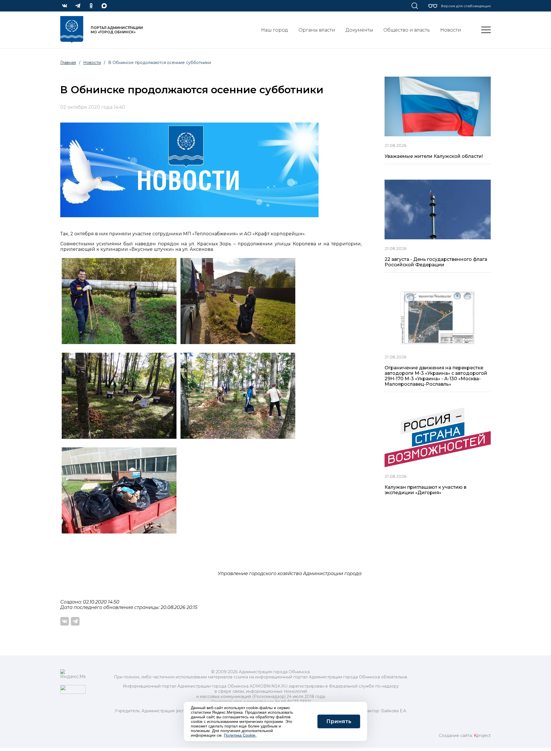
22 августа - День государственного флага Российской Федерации (436, 262)
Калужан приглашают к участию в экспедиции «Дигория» (425, 489)
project (482, 735)
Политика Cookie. (240, 735)
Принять (338, 721)
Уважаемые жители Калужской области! (434, 156)
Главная (68, 62)
